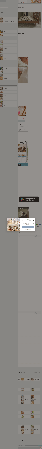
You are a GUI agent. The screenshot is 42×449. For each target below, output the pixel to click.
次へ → (28, 229)
